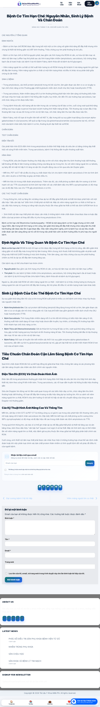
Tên (7, 539)
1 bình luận (14, 641)
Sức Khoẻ (79, 4)
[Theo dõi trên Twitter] (13, 618)
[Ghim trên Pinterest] (56, 487)
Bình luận (9, 518)
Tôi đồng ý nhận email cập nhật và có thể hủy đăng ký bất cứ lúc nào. (29, 469)
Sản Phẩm (89, 4)
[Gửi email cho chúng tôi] (18, 618)
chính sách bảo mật (27, 474)
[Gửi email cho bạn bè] (52, 487)
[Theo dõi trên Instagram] (9, 618)
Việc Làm (70, 4)
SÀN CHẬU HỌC (16, 654)
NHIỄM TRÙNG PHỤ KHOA (21, 647)
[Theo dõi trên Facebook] (5, 618)
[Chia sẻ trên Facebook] (44, 487)
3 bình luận (14, 663)
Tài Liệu (62, 4)
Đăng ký (90, 463)
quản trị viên (62, 27)
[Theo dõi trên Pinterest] (22, 618)
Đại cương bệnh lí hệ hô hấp (19, 498)
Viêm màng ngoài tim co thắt (80, 498)
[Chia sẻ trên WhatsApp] (40, 487)
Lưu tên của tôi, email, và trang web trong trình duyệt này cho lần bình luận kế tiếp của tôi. (47, 573)
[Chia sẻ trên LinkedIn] (60, 487)
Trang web (9, 562)
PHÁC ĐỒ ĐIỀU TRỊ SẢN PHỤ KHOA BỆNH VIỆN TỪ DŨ (34, 639)
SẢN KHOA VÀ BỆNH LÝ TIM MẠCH (25, 661)
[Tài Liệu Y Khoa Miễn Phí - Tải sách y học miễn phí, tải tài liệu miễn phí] (29, 3)
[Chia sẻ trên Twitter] (48, 487)
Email (8, 551)
